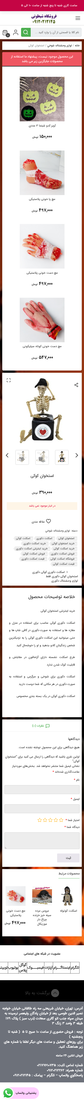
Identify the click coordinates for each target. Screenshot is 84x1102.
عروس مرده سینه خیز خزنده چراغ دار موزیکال (66, 917)
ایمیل (75, 799)
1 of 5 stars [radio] (61, 820)
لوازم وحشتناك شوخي (59, 45)
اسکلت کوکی (23, 538)
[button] (8, 380)
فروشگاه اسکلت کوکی (62, 559)
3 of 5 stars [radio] (50, 820)
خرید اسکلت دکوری (34, 543)
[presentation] (76, 454)
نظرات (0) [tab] (38, 725)
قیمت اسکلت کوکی (63, 564)
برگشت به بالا (38, 993)
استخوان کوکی (66, 538)
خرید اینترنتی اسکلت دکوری (31, 548)
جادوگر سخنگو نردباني (13, 913)
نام (77, 780)
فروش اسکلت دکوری (62, 554)
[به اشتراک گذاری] (76, 385)
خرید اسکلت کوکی (64, 548)
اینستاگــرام (61, 967)
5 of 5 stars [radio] (39, 820)
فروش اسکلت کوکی (34, 554)
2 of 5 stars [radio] (56, 820)
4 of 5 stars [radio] (45, 820)
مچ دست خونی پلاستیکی (40, 913)
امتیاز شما (73, 820)
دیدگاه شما (72, 827)
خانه (77, 45)
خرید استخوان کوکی (63, 543)
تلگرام (75, 967)
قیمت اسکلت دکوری (32, 559)
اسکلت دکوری (44, 538)
